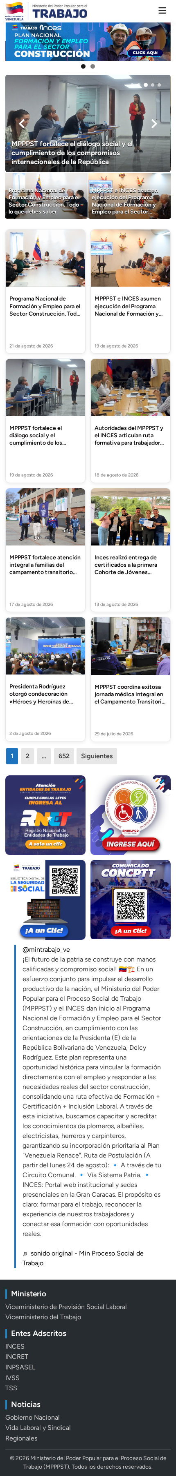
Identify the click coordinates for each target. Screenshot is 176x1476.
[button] (132, 85)
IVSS (12, 1378)
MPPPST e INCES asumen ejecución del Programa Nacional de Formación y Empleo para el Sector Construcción (128, 313)
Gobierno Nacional (32, 1417)
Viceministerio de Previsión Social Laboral (66, 1307)
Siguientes (97, 756)
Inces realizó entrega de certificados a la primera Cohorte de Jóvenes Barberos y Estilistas (126, 568)
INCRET (16, 1356)
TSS (11, 1388)
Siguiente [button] (161, 41)
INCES (15, 1346)
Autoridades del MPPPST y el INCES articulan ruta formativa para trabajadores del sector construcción (130, 439)
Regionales (21, 1438)
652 (64, 756)
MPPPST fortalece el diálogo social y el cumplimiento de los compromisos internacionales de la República (36, 447)
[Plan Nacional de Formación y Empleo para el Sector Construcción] (87, 41)
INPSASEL (20, 1367)
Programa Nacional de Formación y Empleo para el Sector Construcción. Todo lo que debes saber (44, 310)
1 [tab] (83, 66)
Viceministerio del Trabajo (43, 1317)
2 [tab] (92, 66)
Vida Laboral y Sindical (38, 1427)
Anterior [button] (14, 41)
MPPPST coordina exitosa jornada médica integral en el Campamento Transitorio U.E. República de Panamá (130, 698)
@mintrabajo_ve (46, 949)
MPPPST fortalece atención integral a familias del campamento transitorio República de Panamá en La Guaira (45, 572)
